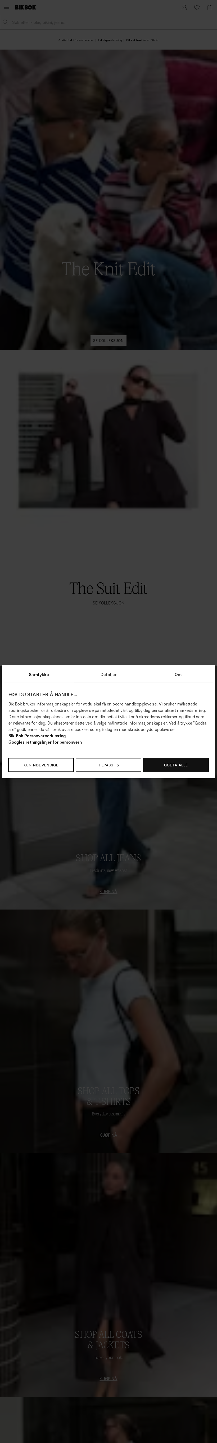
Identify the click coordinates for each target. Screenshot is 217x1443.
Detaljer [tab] (108, 674)
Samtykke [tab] (39, 674)
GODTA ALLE (176, 765)
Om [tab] (178, 674)
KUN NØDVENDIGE (41, 765)
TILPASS (105, 765)
